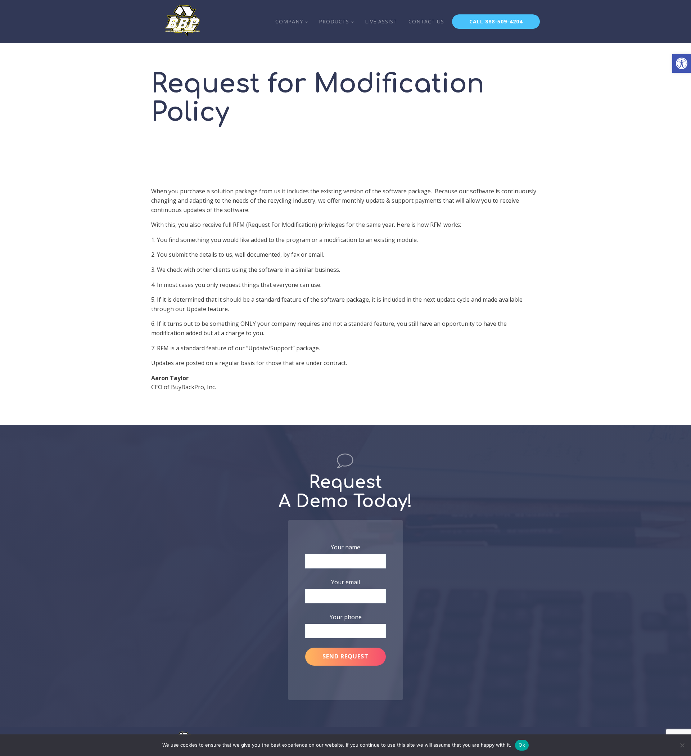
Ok (522, 745)
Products (334, 21)
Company (289, 21)
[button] (681, 63)
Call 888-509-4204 (496, 21)
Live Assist (381, 21)
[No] (682, 745)
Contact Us (426, 21)
